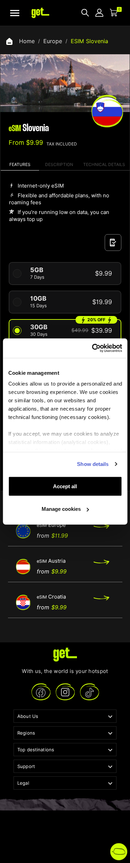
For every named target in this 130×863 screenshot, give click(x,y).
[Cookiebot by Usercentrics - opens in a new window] (92, 348)
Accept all (65, 486)
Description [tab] (59, 164)
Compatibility (113, 242)
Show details (93, 464)
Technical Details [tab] (104, 164)
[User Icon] (99, 13)
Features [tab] (20, 164)
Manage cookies (61, 509)
